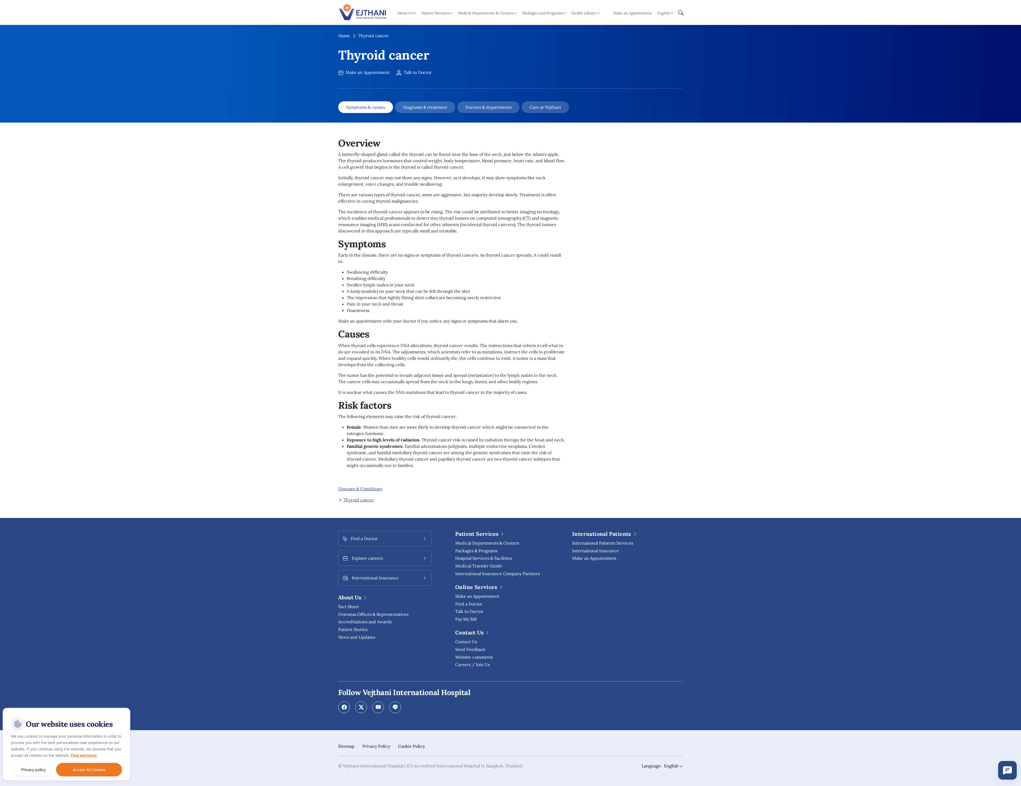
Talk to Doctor (417, 72)
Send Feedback (470, 649)
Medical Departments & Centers (487, 543)
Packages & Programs (476, 550)
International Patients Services (602, 543)
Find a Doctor (468, 604)
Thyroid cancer (358, 500)
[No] (125, 709)
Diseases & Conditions (360, 488)
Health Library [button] (583, 13)
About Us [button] (405, 13)
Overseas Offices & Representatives (373, 614)
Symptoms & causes (365, 107)
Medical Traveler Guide (478, 565)
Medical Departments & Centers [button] (485, 13)
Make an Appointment (632, 13)
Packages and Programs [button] (542, 13)
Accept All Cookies (89, 769)
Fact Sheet (348, 606)
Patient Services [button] (435, 13)
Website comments (474, 657)
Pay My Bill (465, 619)
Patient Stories (352, 629)
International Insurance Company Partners (497, 573)
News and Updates (356, 637)
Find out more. (84, 755)
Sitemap (346, 746)
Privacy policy (33, 769)
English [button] (663, 13)
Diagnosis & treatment (425, 107)
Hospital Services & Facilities (483, 558)
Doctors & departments (488, 107)
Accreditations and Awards (365, 621)
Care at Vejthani (545, 107)
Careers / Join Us (472, 664)
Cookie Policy (411, 746)
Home (344, 35)
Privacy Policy (376, 746)
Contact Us (466, 641)
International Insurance (595, 550)
